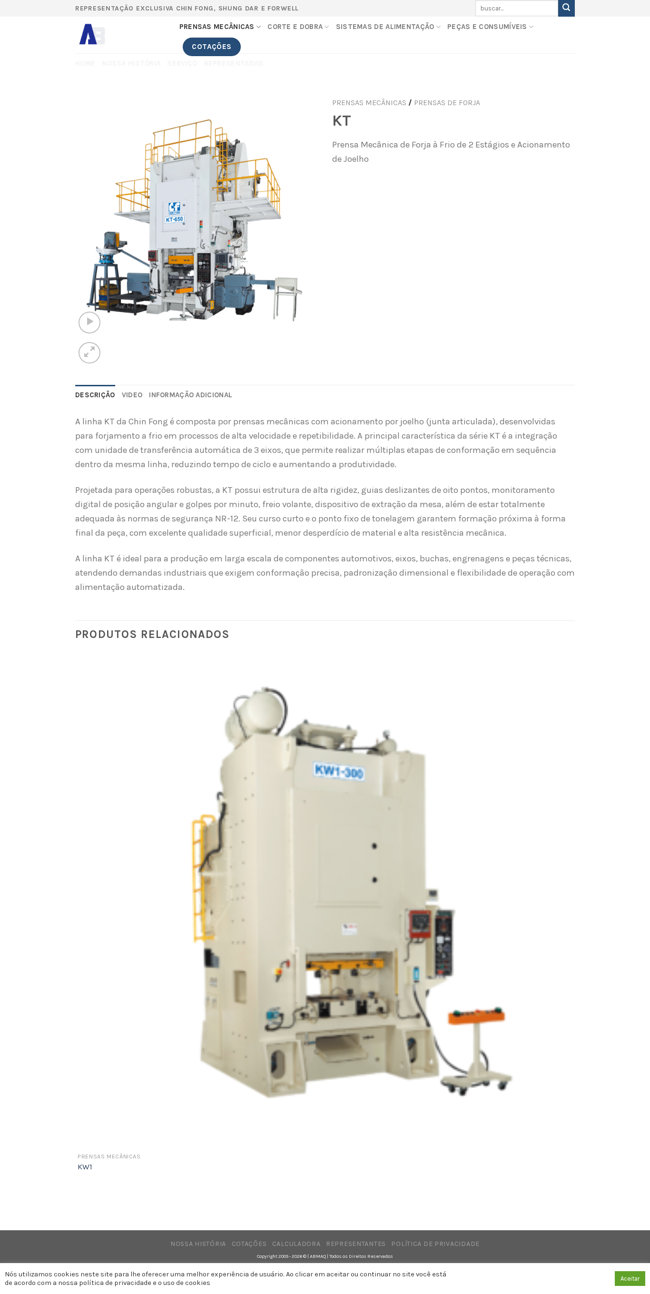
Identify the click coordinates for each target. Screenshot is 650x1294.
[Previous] (81, 1211)
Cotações (249, 1244)
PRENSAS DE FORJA (447, 102)
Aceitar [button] (630, 1278)
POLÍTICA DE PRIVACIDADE (435, 1244)
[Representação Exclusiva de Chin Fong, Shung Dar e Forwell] (120, 35)
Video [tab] (132, 395)
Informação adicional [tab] (190, 395)
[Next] (117, 347)
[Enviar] (566, 8)
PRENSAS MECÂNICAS (217, 26)
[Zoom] (89, 352)
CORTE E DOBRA (295, 26)
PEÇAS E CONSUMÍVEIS (487, 26)
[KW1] (324, 900)
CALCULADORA (296, 1244)
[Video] (89, 322)
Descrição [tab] (95, 395)
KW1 (85, 1166)
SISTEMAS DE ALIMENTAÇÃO (385, 26)
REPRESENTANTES (356, 1244)
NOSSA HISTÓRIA (198, 1244)
